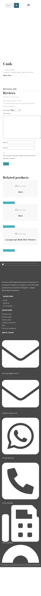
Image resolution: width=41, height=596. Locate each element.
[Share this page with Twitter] (19, 75)
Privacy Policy (7, 317)
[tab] (9, 89)
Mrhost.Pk (37, 565)
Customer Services (8, 323)
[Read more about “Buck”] (18, 185)
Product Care (6, 314)
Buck (20, 192)
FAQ (3, 326)
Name (5, 142)
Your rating (7, 110)
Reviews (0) (9, 88)
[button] (28, 5)
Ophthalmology (15, 72)
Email (5, 148)
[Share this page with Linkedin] (27, 75)
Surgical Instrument (27, 72)
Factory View (6, 320)
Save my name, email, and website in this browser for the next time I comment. (19, 157)
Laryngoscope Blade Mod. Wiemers (20, 240)
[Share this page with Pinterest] (23, 75)
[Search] (16, 5)
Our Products (7, 306)
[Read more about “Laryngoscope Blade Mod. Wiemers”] (18, 233)
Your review (7, 113)
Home (5, 300)
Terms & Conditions (9, 328)
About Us (6, 303)
